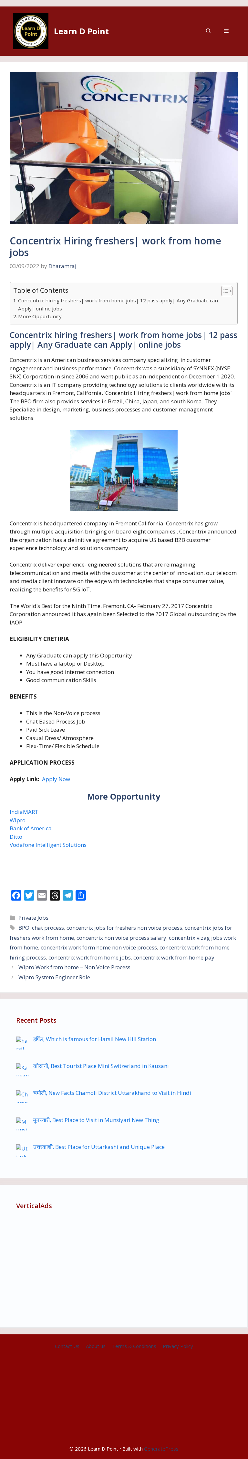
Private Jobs (33, 917)
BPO (23, 927)
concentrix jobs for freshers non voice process (124, 927)
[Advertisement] (123, 1265)
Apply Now (56, 779)
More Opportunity (40, 316)
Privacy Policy (178, 1346)
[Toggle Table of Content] (223, 291)
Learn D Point (81, 31)
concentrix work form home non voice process (99, 947)
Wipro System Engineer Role (54, 977)
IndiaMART (24, 811)
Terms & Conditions (134, 1346)
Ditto (16, 836)
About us (96, 1346)
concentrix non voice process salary (121, 937)
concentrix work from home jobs (89, 957)
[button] (208, 30)
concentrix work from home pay (173, 957)
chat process (48, 927)
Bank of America (31, 828)
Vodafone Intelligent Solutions (48, 844)
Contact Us (67, 1346)
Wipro (18, 820)
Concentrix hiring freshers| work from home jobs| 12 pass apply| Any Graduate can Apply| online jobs (118, 304)
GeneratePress (161, 1448)
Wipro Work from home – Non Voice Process (74, 967)
